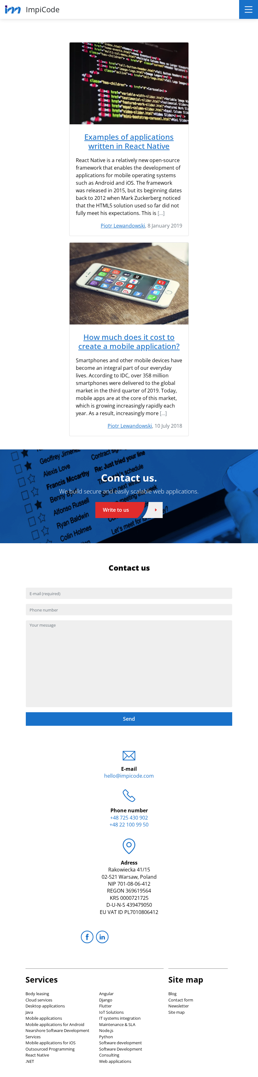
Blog (172, 993)
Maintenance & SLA (117, 1024)
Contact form (180, 1000)
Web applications (115, 1061)
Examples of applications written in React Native (129, 142)
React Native (37, 1055)
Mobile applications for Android (54, 1024)
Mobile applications (43, 1018)
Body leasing (37, 993)
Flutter (105, 1006)
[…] (161, 213)
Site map (176, 1012)
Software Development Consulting (120, 1052)
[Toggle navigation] (248, 9)
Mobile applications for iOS (50, 1043)
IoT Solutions (111, 1012)
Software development (120, 1043)
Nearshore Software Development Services (57, 1034)
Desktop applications (45, 1006)
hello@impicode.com (129, 775)
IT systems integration (120, 1018)
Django (105, 1000)
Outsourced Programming (50, 1049)
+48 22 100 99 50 (129, 824)
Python (106, 1037)
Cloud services (38, 1000)
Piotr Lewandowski (123, 225)
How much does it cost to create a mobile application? (129, 342)
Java (29, 1012)
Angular (106, 993)
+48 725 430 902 (129, 817)
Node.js (106, 1030)
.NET (29, 1061)
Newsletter (178, 1006)
